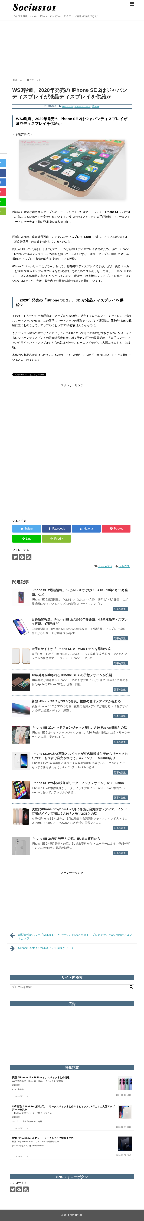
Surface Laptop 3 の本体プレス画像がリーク (46, 947)
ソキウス (124, 566)
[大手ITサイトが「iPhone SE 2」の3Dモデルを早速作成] (21, 656)
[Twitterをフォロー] (15, 557)
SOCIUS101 (76, 1215)
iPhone (95, 106)
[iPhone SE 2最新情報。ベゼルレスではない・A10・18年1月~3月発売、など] (21, 597)
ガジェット (67, 106)
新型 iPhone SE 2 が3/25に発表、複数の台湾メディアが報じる (76, 701)
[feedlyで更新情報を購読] (22, 557)
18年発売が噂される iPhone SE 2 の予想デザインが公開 (72, 675)
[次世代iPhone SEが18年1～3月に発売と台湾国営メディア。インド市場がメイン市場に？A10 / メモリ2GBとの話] (21, 816)
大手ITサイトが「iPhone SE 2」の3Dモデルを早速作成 (71, 649)
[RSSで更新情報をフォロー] (28, 557)
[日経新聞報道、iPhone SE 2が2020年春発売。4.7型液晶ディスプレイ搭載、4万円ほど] (21, 626)
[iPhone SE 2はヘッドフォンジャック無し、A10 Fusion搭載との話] (21, 735)
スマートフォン (82, 106)
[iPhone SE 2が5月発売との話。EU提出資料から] (21, 846)
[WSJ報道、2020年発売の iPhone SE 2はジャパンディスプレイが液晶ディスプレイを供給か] (86, 529)
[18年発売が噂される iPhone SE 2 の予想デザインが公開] (21, 682)
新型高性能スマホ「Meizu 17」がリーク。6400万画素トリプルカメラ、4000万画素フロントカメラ (75, 936)
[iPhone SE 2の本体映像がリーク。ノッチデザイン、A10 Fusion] (21, 790)
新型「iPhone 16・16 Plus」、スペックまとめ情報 (41, 1077)
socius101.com (21, 1096)
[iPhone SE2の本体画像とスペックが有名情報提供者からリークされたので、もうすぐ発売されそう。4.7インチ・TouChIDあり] (21, 761)
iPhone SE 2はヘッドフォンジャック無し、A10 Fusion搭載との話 (79, 727)
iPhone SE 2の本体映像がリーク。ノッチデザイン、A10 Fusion (78, 783)
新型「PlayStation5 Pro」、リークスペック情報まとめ (43, 1138)
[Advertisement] (72, 47)
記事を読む (120, 609)
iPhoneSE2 (105, 566)
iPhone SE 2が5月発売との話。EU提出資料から (66, 838)
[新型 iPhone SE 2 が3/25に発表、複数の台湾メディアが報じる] (21, 708)
